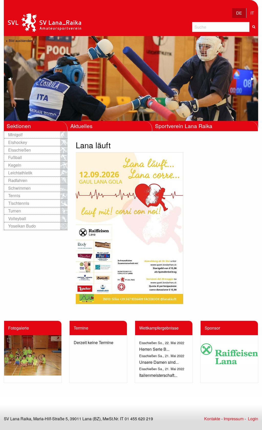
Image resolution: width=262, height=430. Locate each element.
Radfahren (17, 180)
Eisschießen (19, 150)
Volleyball (17, 218)
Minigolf (15, 135)
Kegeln (14, 165)
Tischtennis (18, 203)
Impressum (234, 419)
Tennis (14, 195)
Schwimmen (19, 188)
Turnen (14, 211)
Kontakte (212, 419)
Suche (253, 27)
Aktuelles (81, 126)
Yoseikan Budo (22, 226)
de (239, 13)
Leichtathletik (20, 173)
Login (253, 419)
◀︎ (11, 78)
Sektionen (19, 126)
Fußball (15, 157)
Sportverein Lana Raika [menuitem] (183, 126)
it (252, 13)
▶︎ (254, 78)
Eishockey (17, 142)
